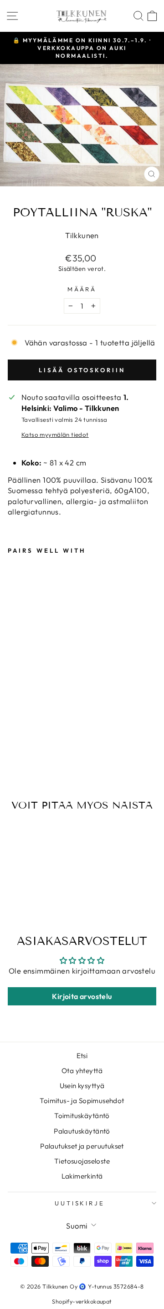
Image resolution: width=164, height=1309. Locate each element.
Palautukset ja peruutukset (82, 1146)
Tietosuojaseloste (82, 1161)
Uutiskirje (80, 1203)
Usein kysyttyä (82, 1085)
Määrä (82, 289)
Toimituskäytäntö (82, 1115)
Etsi (82, 1055)
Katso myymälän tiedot (55, 434)
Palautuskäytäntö (82, 1131)
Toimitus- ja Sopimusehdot (82, 1100)
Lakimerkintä (82, 1176)
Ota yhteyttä (82, 1070)
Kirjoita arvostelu (82, 996)
